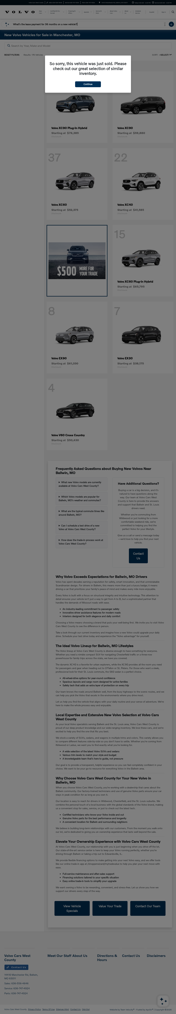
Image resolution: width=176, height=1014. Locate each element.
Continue (88, 84)
